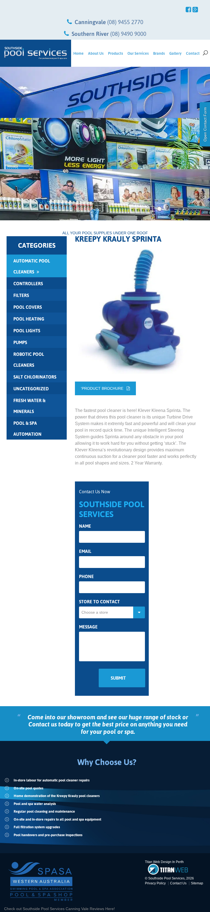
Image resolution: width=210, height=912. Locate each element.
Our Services (138, 53)
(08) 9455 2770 (125, 21)
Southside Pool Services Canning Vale (56, 909)
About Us (96, 53)
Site (197, 883)
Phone (86, 576)
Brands (159, 53)
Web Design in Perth (168, 862)
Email (85, 551)
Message (88, 627)
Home (78, 53)
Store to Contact (99, 601)
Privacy (155, 883)
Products (115, 53)
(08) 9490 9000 (128, 33)
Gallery (175, 53)
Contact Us (178, 883)
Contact (193, 53)
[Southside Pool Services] (35, 53)
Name (85, 526)
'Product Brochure (104, 388)
